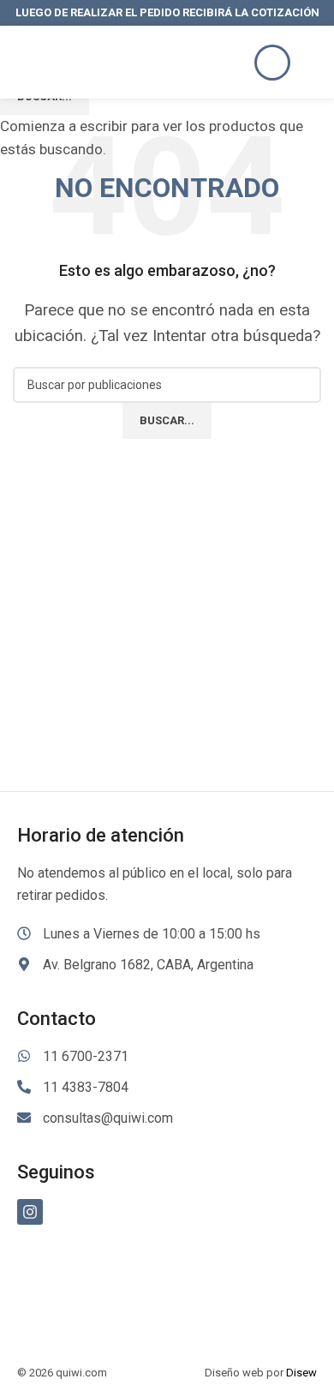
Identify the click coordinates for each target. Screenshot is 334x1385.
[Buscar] (272, 62)
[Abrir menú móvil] (314, 62)
